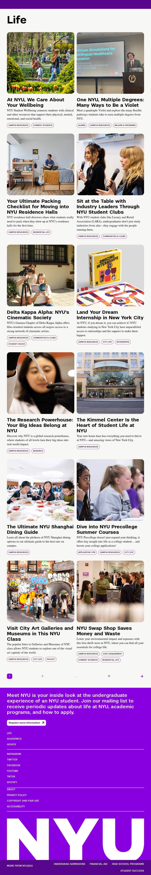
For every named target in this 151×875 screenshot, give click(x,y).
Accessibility (16, 806)
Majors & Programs (125, 125)
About (11, 789)
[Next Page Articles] (142, 676)
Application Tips (86, 552)
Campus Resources (18, 125)
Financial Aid (98, 864)
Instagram (14, 754)
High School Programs (128, 864)
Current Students (42, 125)
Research (38, 451)
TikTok (11, 776)
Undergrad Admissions (69, 864)
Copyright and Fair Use (23, 800)
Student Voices (17, 344)
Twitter (12, 759)
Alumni (81, 125)
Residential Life (41, 232)
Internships (122, 342)
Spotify (12, 782)
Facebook (13, 765)
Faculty (51, 659)
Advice (11, 744)
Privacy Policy (17, 795)
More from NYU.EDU (20, 865)
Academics (14, 738)
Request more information (24, 722)
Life (9, 733)
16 (109, 676)
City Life (107, 342)
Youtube (12, 771)
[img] (40, 63)
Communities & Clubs (114, 236)
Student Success (132, 871)
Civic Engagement (112, 654)
